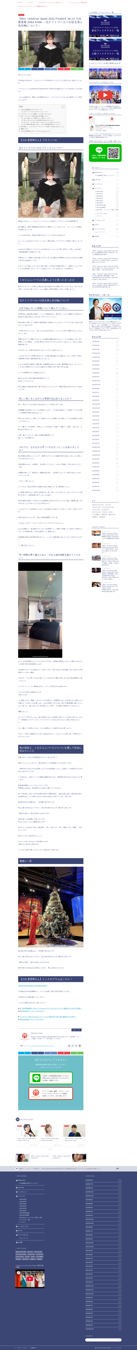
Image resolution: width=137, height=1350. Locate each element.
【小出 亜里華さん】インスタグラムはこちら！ (36, 131)
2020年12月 (105, 447)
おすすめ (105, 179)
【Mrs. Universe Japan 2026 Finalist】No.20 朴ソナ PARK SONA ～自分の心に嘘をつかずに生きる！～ (105, 260)
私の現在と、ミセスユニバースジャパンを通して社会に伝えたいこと (42, 126)
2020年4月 (104, 478)
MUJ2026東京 (107, 207)
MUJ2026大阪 (107, 205)
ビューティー (107, 232)
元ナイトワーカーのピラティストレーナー (36, 111)
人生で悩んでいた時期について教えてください (37, 118)
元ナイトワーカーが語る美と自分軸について (35, 116)
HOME (20, 2)
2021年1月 (104, 443)
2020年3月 (105, 482)
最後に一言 (24, 129)
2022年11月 (104, 381)
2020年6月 (104, 471)
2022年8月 (105, 388)
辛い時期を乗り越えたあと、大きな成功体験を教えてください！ (43, 124)
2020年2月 (104, 486)
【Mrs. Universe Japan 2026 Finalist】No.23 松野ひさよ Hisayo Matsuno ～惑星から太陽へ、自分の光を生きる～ (105, 268)
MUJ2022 (21, 14)
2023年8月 (104, 365)
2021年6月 (104, 424)
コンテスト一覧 (107, 213)
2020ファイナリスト (98, 504)
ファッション (96, 509)
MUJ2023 (107, 198)
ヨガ (110, 512)
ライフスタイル (106, 229)
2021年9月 (104, 412)
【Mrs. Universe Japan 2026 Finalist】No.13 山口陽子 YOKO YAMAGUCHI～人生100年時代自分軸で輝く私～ (105, 285)
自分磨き (95, 516)
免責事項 (33, 1347)
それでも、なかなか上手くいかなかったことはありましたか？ (42, 122)
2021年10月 (104, 408)
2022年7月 (104, 392)
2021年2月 (104, 439)
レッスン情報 (96, 514)
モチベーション (96, 512)
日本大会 (104, 514)
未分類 (105, 236)
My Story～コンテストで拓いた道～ (107, 210)
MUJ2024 (107, 200)
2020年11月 (104, 451)
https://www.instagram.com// (32, 985)
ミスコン (107, 216)
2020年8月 (105, 463)
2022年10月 (104, 384)
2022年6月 (104, 396)
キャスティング (96, 507)
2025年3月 (105, 349)
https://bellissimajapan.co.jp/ (42, 1045)
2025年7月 (104, 345)
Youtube (30, 2)
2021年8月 (104, 416)
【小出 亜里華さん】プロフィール (31, 109)
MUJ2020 (107, 191)
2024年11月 (104, 353)
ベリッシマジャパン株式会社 (77, 2)
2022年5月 (105, 400)
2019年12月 (104, 490)
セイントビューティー (108, 507)
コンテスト (106, 188)
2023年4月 (104, 369)
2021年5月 (105, 428)
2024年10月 (104, 357)
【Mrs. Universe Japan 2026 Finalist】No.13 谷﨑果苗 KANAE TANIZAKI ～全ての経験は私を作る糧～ (105, 252)
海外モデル (112, 514)
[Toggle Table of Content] (62, 106)
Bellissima (106, 172)
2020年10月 (104, 455)
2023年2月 (104, 377)
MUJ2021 (107, 193)
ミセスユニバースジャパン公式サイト (50, 2)
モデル (106, 224)
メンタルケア (105, 509)
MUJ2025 (107, 203)
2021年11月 (104, 404)
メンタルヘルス (105, 220)
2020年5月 (104, 475)
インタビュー (106, 184)
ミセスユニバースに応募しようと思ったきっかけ (36, 114)
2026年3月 (105, 341)
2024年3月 (105, 361)
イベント (107, 504)
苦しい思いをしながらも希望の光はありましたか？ (39, 120)
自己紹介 (102, 516)
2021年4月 (104, 431)
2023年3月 (105, 373)
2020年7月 (105, 467)
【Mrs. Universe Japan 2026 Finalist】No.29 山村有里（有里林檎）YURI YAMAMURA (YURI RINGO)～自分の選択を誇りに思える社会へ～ (105, 276)
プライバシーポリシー (22, 1347)
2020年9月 (105, 459)
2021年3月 (104, 435)
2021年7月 (104, 420)
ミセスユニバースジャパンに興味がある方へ (33, 6)
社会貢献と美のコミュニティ (107, 175)
